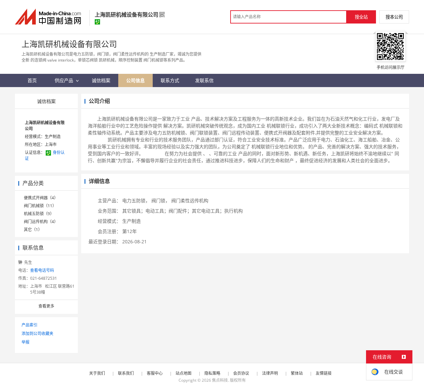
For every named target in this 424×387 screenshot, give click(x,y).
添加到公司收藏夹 (37, 333)
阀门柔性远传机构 (189, 200)
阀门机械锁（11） (40, 206)
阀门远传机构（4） (41, 221)
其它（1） (33, 229)
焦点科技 (220, 380)
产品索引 (29, 325)
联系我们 (126, 373)
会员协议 (241, 373)
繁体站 (297, 373)
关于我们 (97, 373)
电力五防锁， (136, 200)
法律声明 (270, 373)
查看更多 (46, 306)
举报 (25, 342)
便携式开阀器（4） (41, 198)
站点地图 (183, 373)
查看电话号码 (42, 270)
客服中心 (155, 373)
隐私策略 (212, 373)
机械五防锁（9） (39, 214)
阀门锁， (160, 200)
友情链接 (324, 373)
